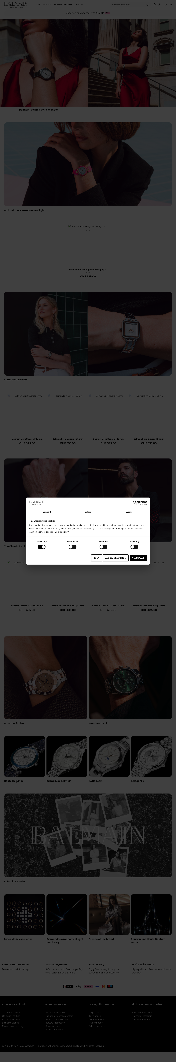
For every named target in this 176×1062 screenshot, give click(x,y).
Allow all (138, 558)
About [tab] (129, 512)
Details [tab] (88, 512)
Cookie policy (62, 532)
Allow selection (115, 558)
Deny (97, 558)
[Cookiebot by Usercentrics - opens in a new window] (135, 503)
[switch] (72, 547)
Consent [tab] (47, 512)
